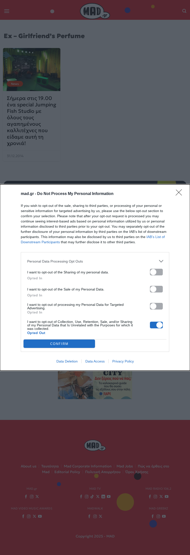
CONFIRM (59, 344)
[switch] (156, 272)
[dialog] (95, 277)
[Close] (180, 194)
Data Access (95, 361)
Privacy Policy (123, 361)
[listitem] (95, 261)
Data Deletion (67, 361)
